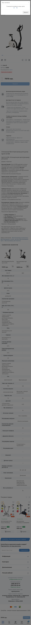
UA (14, 8)
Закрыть (26, 12)
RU (17, 8)
